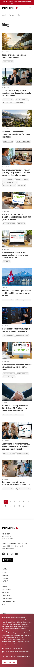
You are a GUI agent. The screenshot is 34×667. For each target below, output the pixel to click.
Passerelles (5, 592)
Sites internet (6, 595)
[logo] (10, 8)
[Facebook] (3, 554)
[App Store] (7, 560)
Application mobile (7, 598)
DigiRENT (5, 581)
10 (19, 506)
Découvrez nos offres (19, 3)
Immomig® (5, 572)
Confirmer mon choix (9, 662)
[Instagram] (7, 554)
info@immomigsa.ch (8, 548)
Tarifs (3, 604)
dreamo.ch (5, 575)
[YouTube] (16, 554)
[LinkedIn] (11, 554)
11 (24, 506)
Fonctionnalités (6, 590)
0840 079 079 (15, 543)
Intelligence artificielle (8, 601)
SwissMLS (5, 578)
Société (4, 613)
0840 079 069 (11, 546)
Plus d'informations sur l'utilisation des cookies (16, 656)
